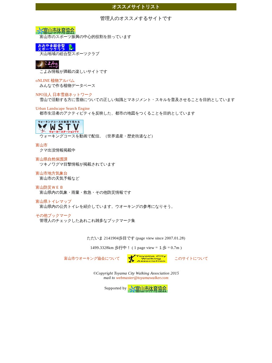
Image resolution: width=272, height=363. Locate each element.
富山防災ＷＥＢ (49, 187)
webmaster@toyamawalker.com (142, 278)
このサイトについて (191, 258)
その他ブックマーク (53, 215)
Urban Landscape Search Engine (63, 108)
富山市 (42, 145)
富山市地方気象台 (51, 173)
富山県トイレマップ (53, 201)
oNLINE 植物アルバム (55, 80)
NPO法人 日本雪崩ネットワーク (64, 94)
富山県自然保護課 (51, 159)
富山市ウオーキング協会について (92, 258)
